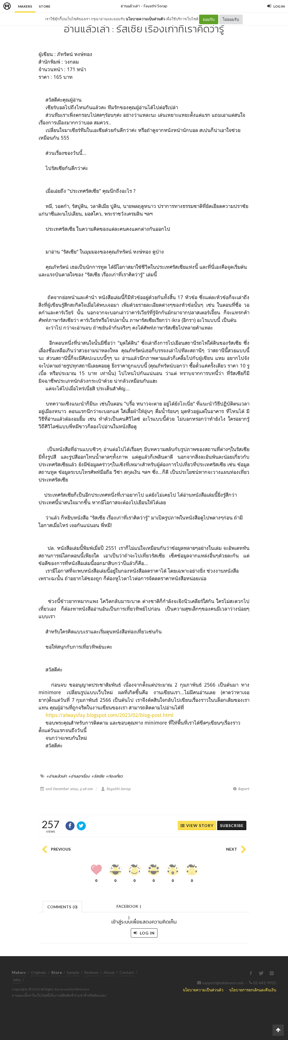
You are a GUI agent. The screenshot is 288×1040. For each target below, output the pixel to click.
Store (44, 6)
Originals (38, 972)
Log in (147, 933)
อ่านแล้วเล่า (130, 5)
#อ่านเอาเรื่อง (79, 776)
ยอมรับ (209, 19)
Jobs (17, 979)
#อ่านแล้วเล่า (57, 776)
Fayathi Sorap (155, 5)
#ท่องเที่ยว (114, 776)
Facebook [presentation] (128, 908)
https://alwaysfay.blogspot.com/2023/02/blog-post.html (110, 715)
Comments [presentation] (62, 906)
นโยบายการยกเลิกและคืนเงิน (252, 989)
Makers (25, 6)
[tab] (62, 906)
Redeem (91, 972)
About (109, 972)
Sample (73, 972)
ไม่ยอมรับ (231, 19)
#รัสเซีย (98, 776)
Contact (127, 972)
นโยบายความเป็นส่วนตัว (145, 19)
